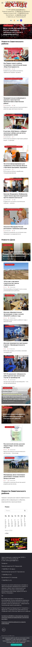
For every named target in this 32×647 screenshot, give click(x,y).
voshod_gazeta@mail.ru (18, 9)
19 (12, 524)
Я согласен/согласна (16, 644)
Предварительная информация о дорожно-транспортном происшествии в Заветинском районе (15, 100)
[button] (30, 31)
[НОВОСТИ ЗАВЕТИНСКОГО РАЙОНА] (16, 60)
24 (5, 525)
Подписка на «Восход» (7, 636)
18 (8, 524)
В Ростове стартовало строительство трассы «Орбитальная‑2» (11, 283)
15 (21, 522)
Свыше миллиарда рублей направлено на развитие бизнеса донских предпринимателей (16, 254)
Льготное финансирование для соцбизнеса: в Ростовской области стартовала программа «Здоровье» (15, 165)
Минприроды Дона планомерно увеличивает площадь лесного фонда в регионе (14, 476)
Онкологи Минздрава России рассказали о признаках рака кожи (15, 227)
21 (18, 524)
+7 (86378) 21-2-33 (23, 13)
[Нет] (30, 641)
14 (18, 522)
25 (9, 525)
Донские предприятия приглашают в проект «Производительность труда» (16, 344)
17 (5, 524)
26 (12, 525)
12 (12, 522)
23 (25, 524)
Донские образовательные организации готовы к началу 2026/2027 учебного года (14, 314)
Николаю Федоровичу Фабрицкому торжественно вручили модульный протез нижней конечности (15, 195)
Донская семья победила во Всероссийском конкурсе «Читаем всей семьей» (14, 416)
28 (18, 525)
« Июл (6, 533)
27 (15, 525)
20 (15, 524)
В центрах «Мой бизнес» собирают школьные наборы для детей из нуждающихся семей (15, 133)
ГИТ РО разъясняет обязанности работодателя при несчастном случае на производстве (15, 375)
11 (8, 522)
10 (5, 522)
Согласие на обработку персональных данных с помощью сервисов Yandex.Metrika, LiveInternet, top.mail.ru (15, 617)
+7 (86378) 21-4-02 (20, 15)
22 (21, 524)
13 (15, 522)
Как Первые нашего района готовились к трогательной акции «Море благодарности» (15, 65)
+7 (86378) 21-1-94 (20, 11)
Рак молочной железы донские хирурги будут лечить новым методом (14, 445)
